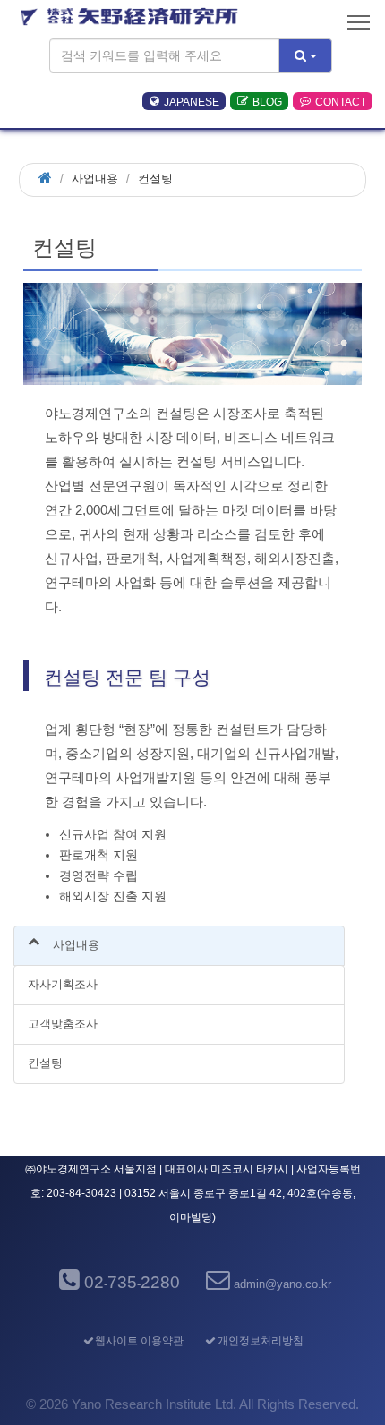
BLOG (267, 101)
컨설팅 (45, 1063)
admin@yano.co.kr (282, 1284)
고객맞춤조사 (63, 1023)
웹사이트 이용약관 (139, 1341)
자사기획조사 (63, 984)
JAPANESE (191, 101)
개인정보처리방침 (261, 1341)
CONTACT (340, 101)
